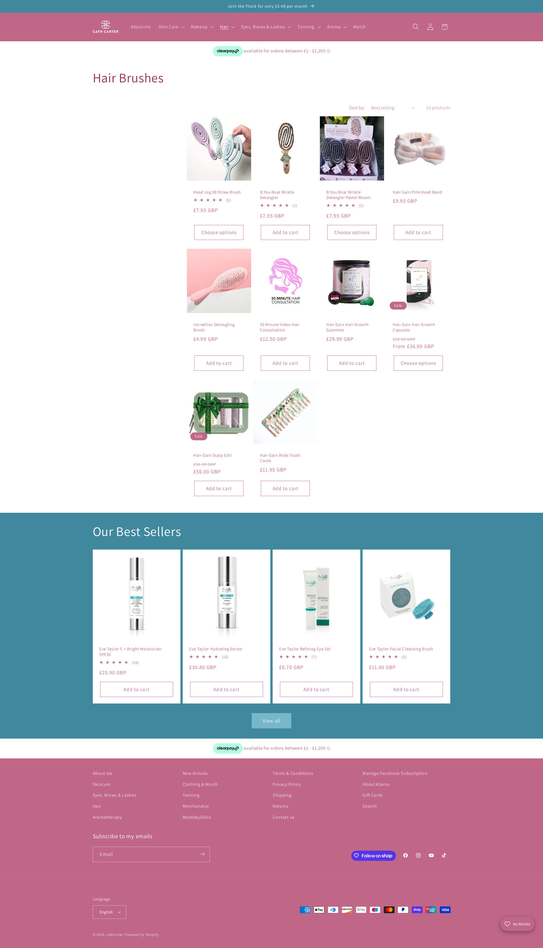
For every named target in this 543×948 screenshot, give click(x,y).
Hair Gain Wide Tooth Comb (280, 457)
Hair (97, 806)
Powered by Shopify (142, 934)
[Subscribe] (202, 854)
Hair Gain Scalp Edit (212, 455)
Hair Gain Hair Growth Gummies (347, 327)
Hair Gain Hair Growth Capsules (414, 327)
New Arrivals (195, 773)
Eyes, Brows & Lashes (115, 795)
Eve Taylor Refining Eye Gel (305, 648)
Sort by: (357, 108)
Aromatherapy (107, 817)
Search (370, 806)
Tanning (191, 795)
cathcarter (115, 934)
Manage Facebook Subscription (395, 773)
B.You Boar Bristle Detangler (277, 194)
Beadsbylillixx (197, 817)
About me (103, 773)
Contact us (284, 817)
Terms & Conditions (293, 773)
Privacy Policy (287, 784)
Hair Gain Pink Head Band (417, 192)
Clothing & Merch (200, 784)
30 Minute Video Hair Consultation (280, 327)
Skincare (102, 784)
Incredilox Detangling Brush (214, 327)
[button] (171, 27)
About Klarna (376, 784)
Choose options (219, 232)
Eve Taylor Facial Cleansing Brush (401, 648)
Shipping (282, 795)
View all (271, 720)
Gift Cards (373, 795)
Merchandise (196, 806)
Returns (281, 806)
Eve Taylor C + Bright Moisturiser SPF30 (130, 651)
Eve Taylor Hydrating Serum (215, 648)
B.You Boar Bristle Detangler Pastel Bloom (348, 194)
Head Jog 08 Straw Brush (217, 192)
